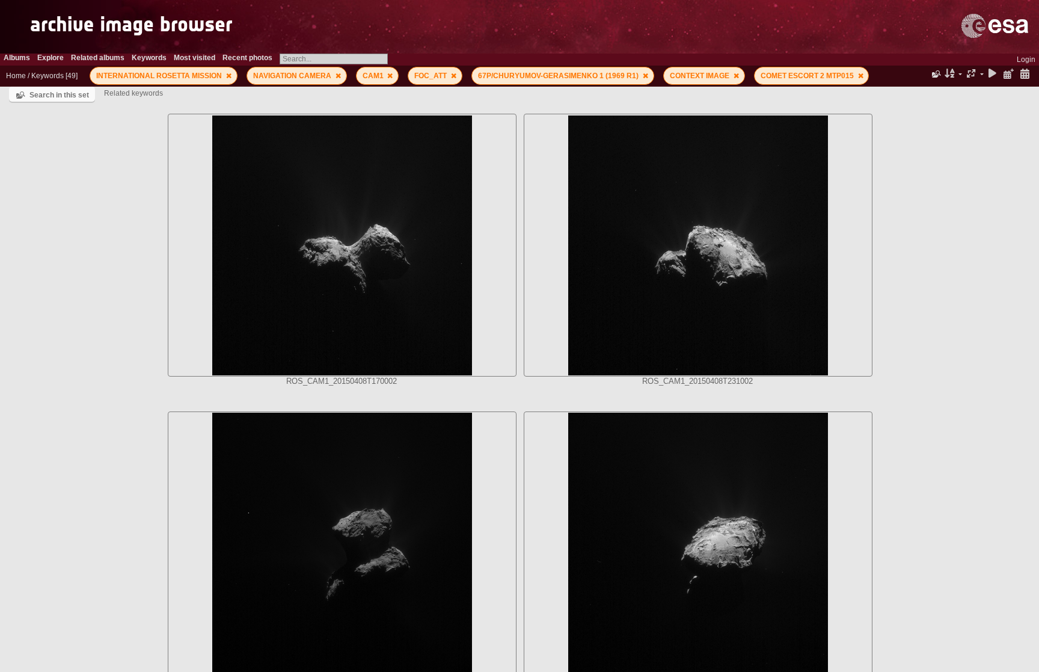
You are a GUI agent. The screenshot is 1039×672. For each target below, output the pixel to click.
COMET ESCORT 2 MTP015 (808, 76)
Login (1026, 59)
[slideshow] (992, 74)
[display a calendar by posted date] (1008, 74)
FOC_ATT (431, 76)
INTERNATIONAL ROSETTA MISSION (160, 76)
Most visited (194, 58)
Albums (17, 58)
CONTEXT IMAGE (700, 76)
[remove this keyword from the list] (229, 76)
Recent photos (247, 58)
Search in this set (59, 95)
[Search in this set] (935, 74)
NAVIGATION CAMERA (293, 76)
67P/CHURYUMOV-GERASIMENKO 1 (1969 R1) (559, 76)
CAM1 (374, 76)
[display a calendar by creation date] (1024, 74)
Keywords (47, 76)
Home (16, 76)
